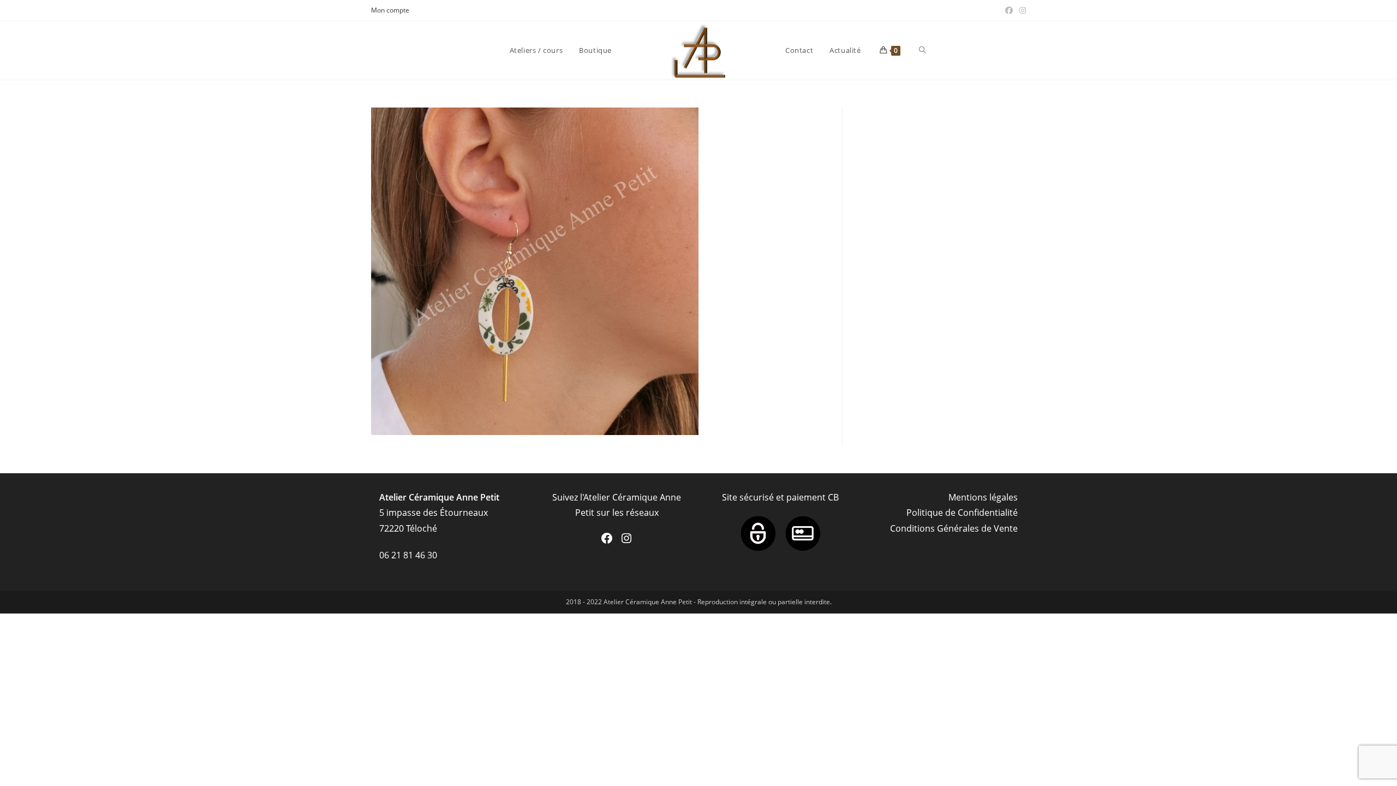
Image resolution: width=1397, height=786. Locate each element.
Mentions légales (983, 497)
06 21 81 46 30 (408, 555)
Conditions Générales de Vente (954, 528)
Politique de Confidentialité (962, 513)
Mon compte (390, 10)
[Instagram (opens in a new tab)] (1021, 10)
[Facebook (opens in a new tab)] (1009, 10)
